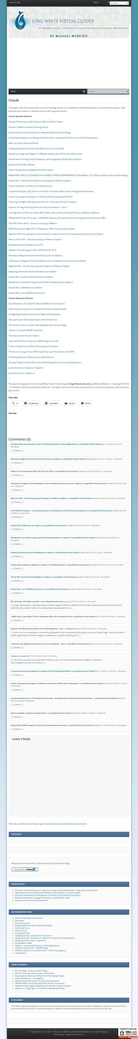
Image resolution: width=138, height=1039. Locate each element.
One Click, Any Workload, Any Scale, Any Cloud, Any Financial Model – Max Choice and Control (56, 890)
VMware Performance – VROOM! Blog (31, 948)
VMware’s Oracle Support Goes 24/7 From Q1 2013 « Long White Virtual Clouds (44, 471)
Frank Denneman (22, 923)
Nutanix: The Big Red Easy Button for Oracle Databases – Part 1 (38, 207)
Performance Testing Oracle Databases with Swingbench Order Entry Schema (45, 159)
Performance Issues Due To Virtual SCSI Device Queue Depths (38, 309)
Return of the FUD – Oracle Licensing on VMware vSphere (35, 239)
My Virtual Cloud (22, 928)
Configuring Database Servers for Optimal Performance (35, 314)
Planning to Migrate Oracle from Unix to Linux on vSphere (35, 255)
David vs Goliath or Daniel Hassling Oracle (28, 127)
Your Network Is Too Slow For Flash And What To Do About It (37, 303)
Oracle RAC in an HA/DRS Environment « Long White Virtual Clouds (39, 589)
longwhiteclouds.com (79, 383)
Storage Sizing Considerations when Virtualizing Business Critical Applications (45, 362)
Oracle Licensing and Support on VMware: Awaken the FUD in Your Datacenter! (45, 153)
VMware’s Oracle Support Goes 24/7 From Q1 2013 (32, 250)
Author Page (64, 863)
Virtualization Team (23, 943)
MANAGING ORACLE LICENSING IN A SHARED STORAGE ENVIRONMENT (42, 175)
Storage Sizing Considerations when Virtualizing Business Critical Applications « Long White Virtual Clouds (56, 444)
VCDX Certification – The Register (29, 978)
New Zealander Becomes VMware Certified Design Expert (39, 976)
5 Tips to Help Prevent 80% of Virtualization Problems (33, 346)
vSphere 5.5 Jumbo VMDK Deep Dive (26, 330)
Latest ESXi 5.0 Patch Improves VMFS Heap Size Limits (34, 341)
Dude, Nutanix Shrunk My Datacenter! (31, 900)
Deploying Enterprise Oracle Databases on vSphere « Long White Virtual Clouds (44, 552)
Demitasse (19, 920)
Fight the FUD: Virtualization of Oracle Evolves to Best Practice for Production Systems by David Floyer (56, 234)
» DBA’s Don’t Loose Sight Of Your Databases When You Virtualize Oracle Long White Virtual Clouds (53, 616)
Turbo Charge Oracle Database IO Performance (31, 169)
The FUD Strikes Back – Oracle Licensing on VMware (33, 223)
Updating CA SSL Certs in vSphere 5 (30, 940)
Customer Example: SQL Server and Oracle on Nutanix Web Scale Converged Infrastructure (51, 191)
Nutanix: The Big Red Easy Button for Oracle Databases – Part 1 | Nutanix (42, 629)
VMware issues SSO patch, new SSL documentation (37, 981)
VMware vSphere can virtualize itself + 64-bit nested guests (40, 950)
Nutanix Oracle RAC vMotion (22, 164)
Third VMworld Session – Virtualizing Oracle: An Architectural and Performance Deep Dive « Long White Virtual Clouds (61, 511)
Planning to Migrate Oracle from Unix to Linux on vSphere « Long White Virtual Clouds (48, 459)
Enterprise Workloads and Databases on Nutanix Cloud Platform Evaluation (48, 895)
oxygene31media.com (74, 1034)
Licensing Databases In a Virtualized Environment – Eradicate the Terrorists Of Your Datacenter (53, 137)
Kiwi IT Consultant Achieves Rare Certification (34, 973)
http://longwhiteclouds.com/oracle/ (26, 663)
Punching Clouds (22, 933)
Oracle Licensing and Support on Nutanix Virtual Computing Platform (41, 196)
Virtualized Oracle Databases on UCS (26, 244)
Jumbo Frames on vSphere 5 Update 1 (26, 367)
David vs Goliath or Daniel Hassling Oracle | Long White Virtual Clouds (41, 713)
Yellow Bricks (20, 953)
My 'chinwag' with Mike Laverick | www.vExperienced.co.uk (36, 601)
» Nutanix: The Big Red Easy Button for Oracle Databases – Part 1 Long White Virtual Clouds (50, 644)
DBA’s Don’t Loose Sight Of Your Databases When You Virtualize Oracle (42, 228)
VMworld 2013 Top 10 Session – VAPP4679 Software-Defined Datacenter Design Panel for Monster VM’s (57, 218)
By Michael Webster (69, 36)
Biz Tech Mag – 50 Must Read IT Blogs (31, 971)
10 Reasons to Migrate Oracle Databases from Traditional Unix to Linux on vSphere (47, 260)
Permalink (15, 447)
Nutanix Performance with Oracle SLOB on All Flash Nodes (36, 121)
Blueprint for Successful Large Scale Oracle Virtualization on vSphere (41, 282)
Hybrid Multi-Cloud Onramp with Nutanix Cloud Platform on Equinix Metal (47, 893)
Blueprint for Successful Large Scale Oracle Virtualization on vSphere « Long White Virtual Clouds (52, 538)
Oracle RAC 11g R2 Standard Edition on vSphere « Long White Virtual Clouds (43, 577)
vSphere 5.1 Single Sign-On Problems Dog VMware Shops (40, 988)
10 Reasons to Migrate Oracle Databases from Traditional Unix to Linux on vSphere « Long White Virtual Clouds (58, 483)
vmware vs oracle (18, 656)
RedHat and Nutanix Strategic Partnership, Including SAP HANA (42, 898)
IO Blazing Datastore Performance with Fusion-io (31, 357)
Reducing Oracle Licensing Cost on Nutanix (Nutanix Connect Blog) (40, 132)
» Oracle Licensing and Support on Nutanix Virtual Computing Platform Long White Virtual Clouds (52, 671)
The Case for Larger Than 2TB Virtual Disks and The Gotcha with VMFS (41, 351)
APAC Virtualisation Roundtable (29, 918)
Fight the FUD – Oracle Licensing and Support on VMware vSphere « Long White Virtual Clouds (51, 498)
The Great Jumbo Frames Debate (24, 335)
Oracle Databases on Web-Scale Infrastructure (30, 185)
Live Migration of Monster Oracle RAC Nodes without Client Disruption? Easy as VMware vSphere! (54, 212)
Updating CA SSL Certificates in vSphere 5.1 (33, 935)
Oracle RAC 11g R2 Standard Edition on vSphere (31, 276)
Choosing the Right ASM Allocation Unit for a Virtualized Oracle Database (43, 201)
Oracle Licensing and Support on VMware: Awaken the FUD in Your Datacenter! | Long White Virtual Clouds (57, 683)
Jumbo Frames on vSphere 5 (22, 373)
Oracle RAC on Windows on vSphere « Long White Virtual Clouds (38, 525)
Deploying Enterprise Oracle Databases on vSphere (33, 271)
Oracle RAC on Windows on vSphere (25, 287)
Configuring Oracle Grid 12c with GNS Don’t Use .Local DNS (36, 148)
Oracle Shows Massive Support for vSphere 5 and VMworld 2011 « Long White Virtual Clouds (50, 565)
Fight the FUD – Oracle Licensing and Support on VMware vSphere (39, 266)
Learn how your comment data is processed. (66, 823)
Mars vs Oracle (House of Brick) (23, 143)
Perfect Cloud (21, 930)
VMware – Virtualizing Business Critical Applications (37, 945)
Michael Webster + (103, 383)
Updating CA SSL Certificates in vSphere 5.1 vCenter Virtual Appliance (45, 938)
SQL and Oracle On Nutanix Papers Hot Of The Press (33, 319)
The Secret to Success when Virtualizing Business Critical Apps (38, 325)
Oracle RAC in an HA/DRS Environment (27, 293)
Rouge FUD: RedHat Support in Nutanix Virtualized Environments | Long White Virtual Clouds (51, 725)
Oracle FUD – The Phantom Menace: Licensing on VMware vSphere (40, 180)
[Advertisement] (69, 63)
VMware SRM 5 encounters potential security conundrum (40, 983)
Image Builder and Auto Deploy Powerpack (33, 925)
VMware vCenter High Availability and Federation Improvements (43, 986)
